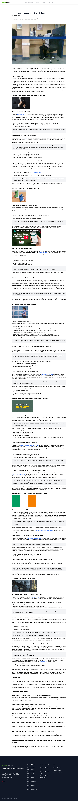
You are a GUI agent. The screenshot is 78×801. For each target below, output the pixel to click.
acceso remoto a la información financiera (29, 445)
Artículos (51, 2)
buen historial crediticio (47, 374)
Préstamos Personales (41, 2)
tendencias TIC (43, 661)
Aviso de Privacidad (57, 770)
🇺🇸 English (4, 781)
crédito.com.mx (21, 670)
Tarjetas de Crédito (29, 2)
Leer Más (14, 21)
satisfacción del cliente (29, 573)
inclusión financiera (36, 597)
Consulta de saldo (38, 172)
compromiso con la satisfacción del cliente (44, 530)
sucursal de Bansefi (43, 252)
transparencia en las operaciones (33, 538)
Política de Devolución (57, 772)
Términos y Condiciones (57, 767)
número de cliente (21, 114)
